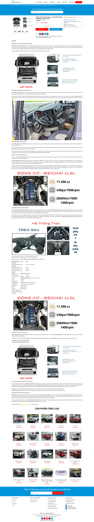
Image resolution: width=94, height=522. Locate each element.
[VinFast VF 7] (75, 419)
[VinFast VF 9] (61, 436)
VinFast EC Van (61, 461)
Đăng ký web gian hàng (52, 504)
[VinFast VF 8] (47, 436)
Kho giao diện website (52, 501)
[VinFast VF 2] (19, 419)
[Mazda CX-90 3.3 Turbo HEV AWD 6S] (75, 454)
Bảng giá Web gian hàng (70, 499)
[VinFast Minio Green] (75, 436)
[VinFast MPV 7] (19, 436)
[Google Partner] (73, 507)
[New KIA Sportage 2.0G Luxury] (75, 473)
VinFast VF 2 (18, 425)
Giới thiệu (14, 499)
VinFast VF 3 (33, 425)
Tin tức (13, 501)
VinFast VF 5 (47, 425)
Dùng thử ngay (78, 2)
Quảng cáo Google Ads (70, 503)
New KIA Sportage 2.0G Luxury (75, 479)
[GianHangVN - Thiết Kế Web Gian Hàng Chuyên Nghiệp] (17, 2)
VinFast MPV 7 (18, 443)
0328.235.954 (56, 29)
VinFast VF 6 (61, 425)
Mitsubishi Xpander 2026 (32, 479)
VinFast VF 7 (75, 425)
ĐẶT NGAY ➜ (42, 29)
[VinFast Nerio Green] (33, 454)
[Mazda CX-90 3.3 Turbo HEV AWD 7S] (19, 473)
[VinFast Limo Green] (47, 454)
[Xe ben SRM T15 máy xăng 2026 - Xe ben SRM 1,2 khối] (61, 473)
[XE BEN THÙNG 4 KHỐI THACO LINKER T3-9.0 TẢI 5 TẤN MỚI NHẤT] (47, 473)
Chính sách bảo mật (34, 499)
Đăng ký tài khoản (51, 503)
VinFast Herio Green (18, 461)
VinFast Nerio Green (33, 461)
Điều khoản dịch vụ (33, 501)
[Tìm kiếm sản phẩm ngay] (32, 12)
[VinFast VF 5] (47, 419)
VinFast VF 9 (61, 443)
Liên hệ (13, 504)
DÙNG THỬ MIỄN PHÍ (57, 493)
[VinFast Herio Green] (19, 454)
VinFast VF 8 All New (33, 443)
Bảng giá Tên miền (69, 501)
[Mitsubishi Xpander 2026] (33, 473)
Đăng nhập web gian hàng (52, 508)
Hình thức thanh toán (52, 499)
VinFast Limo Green (47, 461)
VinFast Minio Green (75, 443)
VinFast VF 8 (47, 443)
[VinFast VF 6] (61, 419)
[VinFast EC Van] (61, 454)
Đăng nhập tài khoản (52, 506)
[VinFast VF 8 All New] (33, 436)
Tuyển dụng (14, 503)
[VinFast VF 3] (33, 419)
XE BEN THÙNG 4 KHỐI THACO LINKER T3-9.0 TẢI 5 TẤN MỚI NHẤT (47, 481)
